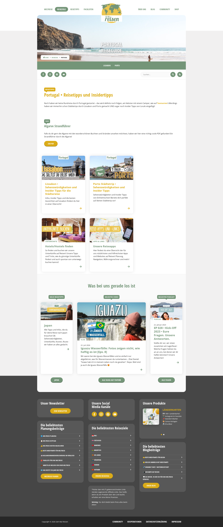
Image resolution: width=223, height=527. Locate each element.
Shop (177, 9)
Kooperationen (134, 521)
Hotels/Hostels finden (59, 246)
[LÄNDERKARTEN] (151, 416)
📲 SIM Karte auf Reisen (151, 472)
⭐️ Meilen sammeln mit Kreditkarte (155, 462)
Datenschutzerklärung (156, 521)
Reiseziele (61, 9)
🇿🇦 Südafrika (96, 460)
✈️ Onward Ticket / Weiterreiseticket (156, 467)
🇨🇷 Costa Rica (96, 440)
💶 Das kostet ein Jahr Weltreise (52, 470)
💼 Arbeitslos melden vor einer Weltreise (55, 465)
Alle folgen (166, 380)
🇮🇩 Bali (94, 435)
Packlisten (88, 9)
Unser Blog (151, 485)
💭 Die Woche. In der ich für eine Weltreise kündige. (158, 478)
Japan (56, 380)
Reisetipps (74, 9)
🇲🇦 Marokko (96, 445)
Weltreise (48, 9)
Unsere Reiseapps (104, 246)
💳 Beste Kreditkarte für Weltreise (53, 451)
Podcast (157, 319)
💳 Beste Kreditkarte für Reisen (154, 457)
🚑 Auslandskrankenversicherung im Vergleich (57, 455)
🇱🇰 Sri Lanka (96, 455)
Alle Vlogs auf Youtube (111, 380)
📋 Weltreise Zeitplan (48, 441)
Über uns (142, 9)
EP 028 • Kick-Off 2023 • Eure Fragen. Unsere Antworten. (165, 333)
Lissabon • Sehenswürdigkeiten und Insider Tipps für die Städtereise (61, 188)
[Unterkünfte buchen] (81, 266)
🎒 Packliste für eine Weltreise (51, 460)
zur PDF (51, 143)
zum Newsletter (60, 411)
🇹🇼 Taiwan (95, 465)
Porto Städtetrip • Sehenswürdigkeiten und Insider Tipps (109, 187)
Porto (117, 65)
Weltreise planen (51, 476)
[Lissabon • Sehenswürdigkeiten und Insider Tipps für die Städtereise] (63, 168)
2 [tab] (163, 434)
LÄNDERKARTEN (172, 409)
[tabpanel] (162, 417)
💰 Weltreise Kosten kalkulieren (52, 446)
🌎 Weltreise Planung (48, 436)
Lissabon (107, 65)
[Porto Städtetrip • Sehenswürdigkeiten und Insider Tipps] (111, 168)
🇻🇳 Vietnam (96, 470)
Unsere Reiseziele (102, 476)
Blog (153, 9)
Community (165, 9)
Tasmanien (162, 103)
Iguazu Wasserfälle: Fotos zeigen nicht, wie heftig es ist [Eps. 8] (110, 350)
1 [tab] (161, 434)
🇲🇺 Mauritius (96, 450)
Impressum (176, 521)
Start (47, 57)
